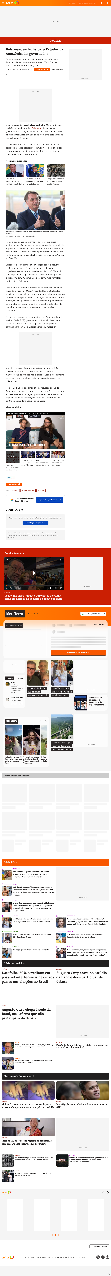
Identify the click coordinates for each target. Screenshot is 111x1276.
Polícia (17, 1172)
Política (15, 490)
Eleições (7, 592)
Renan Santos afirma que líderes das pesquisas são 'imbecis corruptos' (34, 1063)
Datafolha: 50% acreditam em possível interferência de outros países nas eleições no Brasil (28, 978)
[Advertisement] (73, 1065)
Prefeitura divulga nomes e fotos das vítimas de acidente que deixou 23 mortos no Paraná (34, 1160)
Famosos (15, 901)
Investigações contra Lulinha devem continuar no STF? (81, 1107)
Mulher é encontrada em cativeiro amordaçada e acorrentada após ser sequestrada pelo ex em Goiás (28, 1107)
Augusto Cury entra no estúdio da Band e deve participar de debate (81, 978)
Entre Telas (16, 870)
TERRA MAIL (71, 3)
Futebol (15, 933)
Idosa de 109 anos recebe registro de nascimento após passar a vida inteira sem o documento (27, 1143)
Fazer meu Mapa (14, 674)
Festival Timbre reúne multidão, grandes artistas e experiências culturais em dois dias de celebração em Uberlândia (88, 1161)
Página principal (12, 3)
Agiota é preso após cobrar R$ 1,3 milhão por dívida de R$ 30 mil (33, 1176)
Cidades (4, 1102)
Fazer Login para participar (35, 523)
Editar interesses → (100, 624)
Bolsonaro (37, 128)
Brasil (58, 1102)
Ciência (14, 885)
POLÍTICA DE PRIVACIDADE (75, 1258)
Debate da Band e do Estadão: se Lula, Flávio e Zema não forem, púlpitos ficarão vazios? (82, 1047)
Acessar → (21, 682)
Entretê (15, 917)
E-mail (101, 3)
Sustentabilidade (28, 490)
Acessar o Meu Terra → (35, 614)
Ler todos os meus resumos (78, 653)
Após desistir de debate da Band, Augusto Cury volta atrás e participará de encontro (34, 1047)
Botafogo (15, 948)
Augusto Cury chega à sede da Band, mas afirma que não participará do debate (26, 1014)
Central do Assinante (87, 3)
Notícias (41, 490)
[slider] (34, 585)
